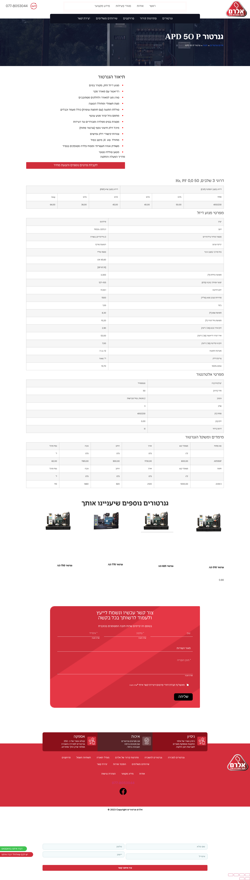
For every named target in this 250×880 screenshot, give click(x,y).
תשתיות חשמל (83, 757)
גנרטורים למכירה (176, 757)
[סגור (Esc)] (230, 874)
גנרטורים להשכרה (153, 757)
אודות (140, 6)
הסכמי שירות (119, 764)
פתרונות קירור (148, 18)
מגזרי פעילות (123, 6)
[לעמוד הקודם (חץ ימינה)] (247, 878)
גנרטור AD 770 (115, 564)
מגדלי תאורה (103, 757)
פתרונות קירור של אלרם (127, 757)
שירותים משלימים (106, 18)
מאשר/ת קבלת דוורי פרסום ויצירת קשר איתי (161, 685)
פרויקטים (128, 18)
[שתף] (236, 874)
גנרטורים (167, 18)
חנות (205, 46)
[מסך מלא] (241, 874)
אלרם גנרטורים (216, 46)
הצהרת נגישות (108, 773)
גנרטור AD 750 (64, 565)
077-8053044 (17, 6)
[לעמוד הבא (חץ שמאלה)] (241, 878)
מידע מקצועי (102, 6)
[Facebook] (123, 791)
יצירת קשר (84, 18)
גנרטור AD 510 (216, 567)
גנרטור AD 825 (165, 566)
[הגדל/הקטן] (247, 874)
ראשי (152, 6)
